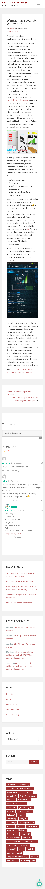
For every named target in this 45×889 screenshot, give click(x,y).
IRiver (21, 815)
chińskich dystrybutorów (17, 100)
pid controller (13, 837)
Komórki (28, 369)
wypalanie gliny (28, 860)
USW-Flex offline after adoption (19, 581)
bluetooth (12, 788)
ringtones (24, 845)
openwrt (25, 834)
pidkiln (27, 837)
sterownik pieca (14, 853)
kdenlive (11, 822)
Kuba (17, 513)
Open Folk (12, 834)
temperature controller (17, 856)
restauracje (31, 841)
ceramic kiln (26, 792)
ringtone (12, 845)
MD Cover (32, 826)
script (30, 849)
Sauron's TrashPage (15, 2)
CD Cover (12, 792)
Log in (8, 699)
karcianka (12, 819)
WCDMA (10, 372)
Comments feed (13, 709)
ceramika (12, 796)
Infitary (11, 815)
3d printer (12, 784)
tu (28, 229)
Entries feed (11, 704)
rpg (21, 849)
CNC (23, 796)
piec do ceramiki (15, 841)
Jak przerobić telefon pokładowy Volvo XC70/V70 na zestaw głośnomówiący (19, 655)
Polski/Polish (13, 31)
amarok (24, 784)
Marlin (20, 826)
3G (13, 369)
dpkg (10, 803)
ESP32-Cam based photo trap (19, 602)
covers (32, 796)
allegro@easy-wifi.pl (13, 533)
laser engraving (26, 822)
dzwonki (11, 807)
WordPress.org (13, 714)
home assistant (24, 811)
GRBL (10, 811)
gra (30, 807)
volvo (34, 856)
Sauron (11, 28)
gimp (22, 807)
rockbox (11, 849)
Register (10, 694)
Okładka (21, 830)
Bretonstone (26, 788)
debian (11, 800)
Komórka (20, 369)
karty (23, 819)
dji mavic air (24, 800)
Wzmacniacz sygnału (23, 372)
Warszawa (12, 860)
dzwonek (21, 803)
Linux (10, 826)
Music (11, 830)
